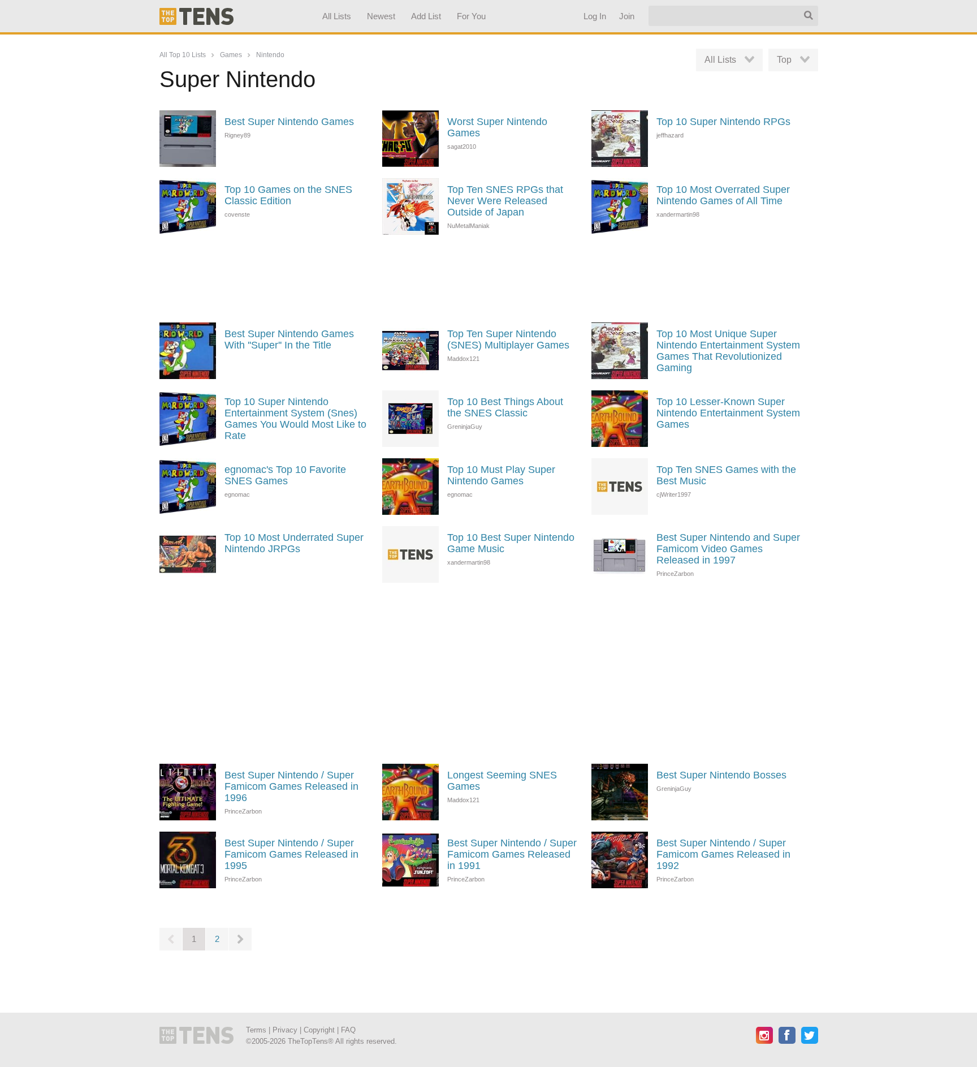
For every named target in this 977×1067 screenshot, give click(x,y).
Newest (381, 16)
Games (231, 55)
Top (784, 59)
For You (471, 16)
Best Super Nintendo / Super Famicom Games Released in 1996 (291, 786)
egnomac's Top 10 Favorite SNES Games (285, 475)
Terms (256, 1030)
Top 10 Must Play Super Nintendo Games (501, 475)
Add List (425, 16)
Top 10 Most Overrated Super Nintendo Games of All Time (723, 195)
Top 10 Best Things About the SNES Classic (505, 407)
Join (626, 16)
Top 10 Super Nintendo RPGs (723, 121)
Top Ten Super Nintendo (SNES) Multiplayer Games (508, 339)
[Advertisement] (488, 277)
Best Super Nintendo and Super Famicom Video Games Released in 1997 (728, 549)
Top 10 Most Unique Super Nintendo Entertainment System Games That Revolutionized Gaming (728, 350)
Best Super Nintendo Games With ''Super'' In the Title (289, 339)
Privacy (285, 1030)
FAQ (348, 1030)
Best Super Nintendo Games (289, 121)
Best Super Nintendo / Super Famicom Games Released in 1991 (512, 854)
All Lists (336, 16)
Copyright (319, 1030)
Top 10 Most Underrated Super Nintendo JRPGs (294, 543)
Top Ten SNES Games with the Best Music (726, 475)
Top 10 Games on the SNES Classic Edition (288, 195)
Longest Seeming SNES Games (502, 780)
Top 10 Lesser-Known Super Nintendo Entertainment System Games (728, 413)
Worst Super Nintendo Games (497, 127)
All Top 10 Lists (182, 55)
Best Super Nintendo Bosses (721, 775)
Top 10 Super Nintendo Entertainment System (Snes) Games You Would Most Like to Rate (295, 418)
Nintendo (270, 55)
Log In (594, 16)
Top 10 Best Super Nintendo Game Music (510, 543)
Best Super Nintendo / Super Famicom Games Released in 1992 (723, 854)
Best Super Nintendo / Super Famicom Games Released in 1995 (291, 854)
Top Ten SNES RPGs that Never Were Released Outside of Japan (505, 201)
